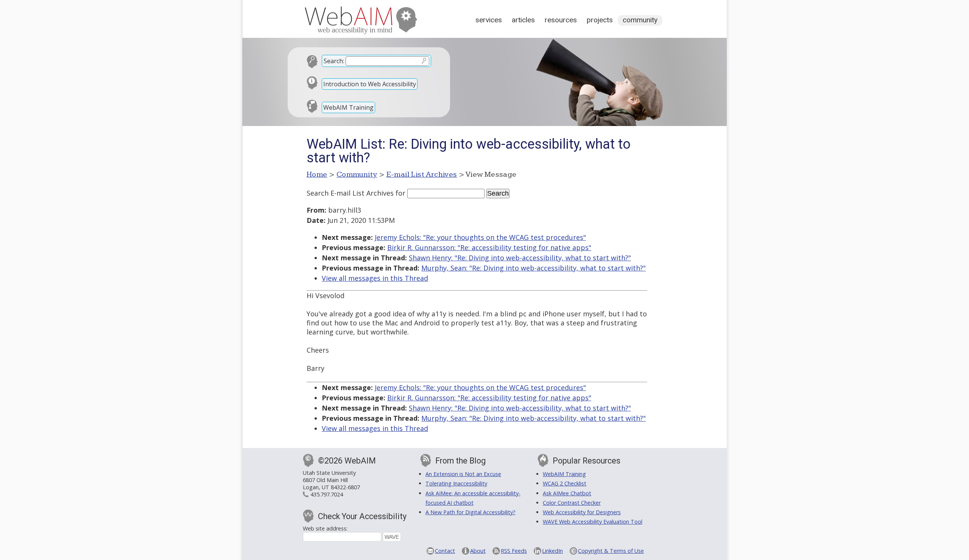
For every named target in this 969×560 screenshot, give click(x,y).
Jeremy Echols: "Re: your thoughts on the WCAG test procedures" (480, 237)
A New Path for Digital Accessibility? (470, 512)
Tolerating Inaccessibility (456, 483)
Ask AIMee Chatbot (567, 493)
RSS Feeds (514, 550)
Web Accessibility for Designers (582, 512)
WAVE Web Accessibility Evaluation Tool (592, 521)
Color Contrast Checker (572, 502)
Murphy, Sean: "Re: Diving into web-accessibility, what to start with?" (533, 267)
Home (317, 174)
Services (488, 20)
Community (640, 20)
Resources (561, 20)
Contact (445, 550)
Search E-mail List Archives (350, 193)
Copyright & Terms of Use (611, 550)
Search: (334, 61)
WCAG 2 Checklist (564, 483)
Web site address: (325, 528)
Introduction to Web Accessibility (369, 84)
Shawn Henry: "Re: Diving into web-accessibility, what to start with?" (520, 257)
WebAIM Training (348, 107)
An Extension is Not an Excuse (463, 474)
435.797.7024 (326, 494)
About (478, 550)
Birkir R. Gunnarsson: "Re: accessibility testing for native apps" (489, 247)
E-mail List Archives (421, 174)
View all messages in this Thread (375, 278)
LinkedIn (552, 550)
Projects (600, 20)
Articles (523, 20)
